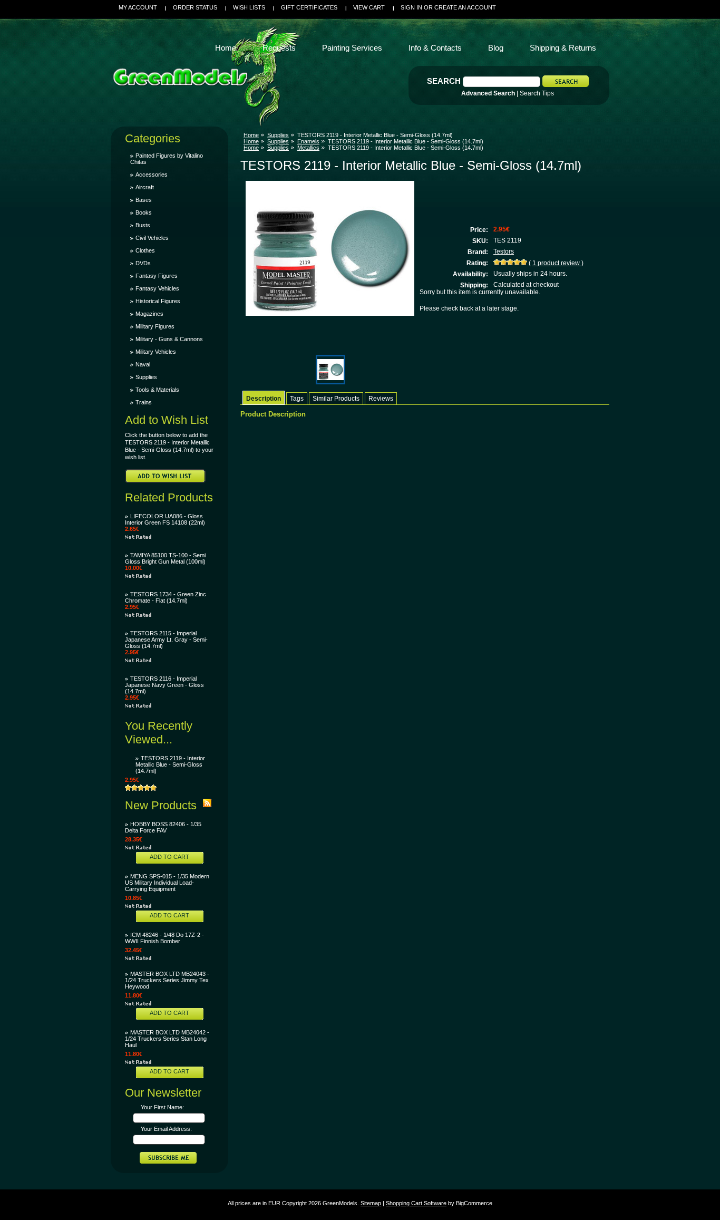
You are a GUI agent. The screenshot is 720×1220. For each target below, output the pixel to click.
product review (556, 263)
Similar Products (336, 398)
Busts (142, 225)
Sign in (411, 7)
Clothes (145, 250)
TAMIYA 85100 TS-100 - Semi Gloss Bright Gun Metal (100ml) (165, 558)
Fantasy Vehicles (157, 288)
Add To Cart (169, 857)
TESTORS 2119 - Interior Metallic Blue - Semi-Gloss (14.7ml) (170, 764)
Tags (297, 398)
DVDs (143, 263)
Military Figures (154, 326)
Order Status (195, 7)
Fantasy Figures (156, 276)
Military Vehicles (155, 351)
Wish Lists (249, 7)
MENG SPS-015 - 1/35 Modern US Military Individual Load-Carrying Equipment (167, 882)
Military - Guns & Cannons (169, 339)
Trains (143, 402)
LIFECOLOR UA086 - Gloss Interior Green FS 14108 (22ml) (165, 519)
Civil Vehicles (152, 238)
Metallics (308, 147)
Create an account (465, 7)
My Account (138, 7)
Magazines (149, 314)
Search (444, 80)
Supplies (146, 377)
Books (143, 212)
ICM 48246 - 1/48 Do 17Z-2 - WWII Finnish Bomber (164, 938)
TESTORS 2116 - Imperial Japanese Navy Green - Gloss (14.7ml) (164, 684)
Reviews (380, 398)
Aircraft (144, 187)
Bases (143, 200)
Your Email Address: (166, 1129)
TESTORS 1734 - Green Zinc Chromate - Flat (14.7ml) (165, 597)
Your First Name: (162, 1107)
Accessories (151, 174)
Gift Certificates (309, 7)
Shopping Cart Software (416, 1203)
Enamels (308, 141)
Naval (142, 364)
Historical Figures (157, 301)
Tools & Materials (157, 389)
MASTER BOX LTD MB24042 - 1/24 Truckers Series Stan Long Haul (167, 1038)
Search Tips (537, 93)
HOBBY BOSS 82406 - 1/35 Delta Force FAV (163, 827)
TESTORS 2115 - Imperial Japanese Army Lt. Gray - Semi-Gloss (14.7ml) (166, 639)
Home (251, 135)
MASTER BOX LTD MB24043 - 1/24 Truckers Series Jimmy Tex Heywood (167, 980)
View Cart (369, 7)
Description (263, 398)
